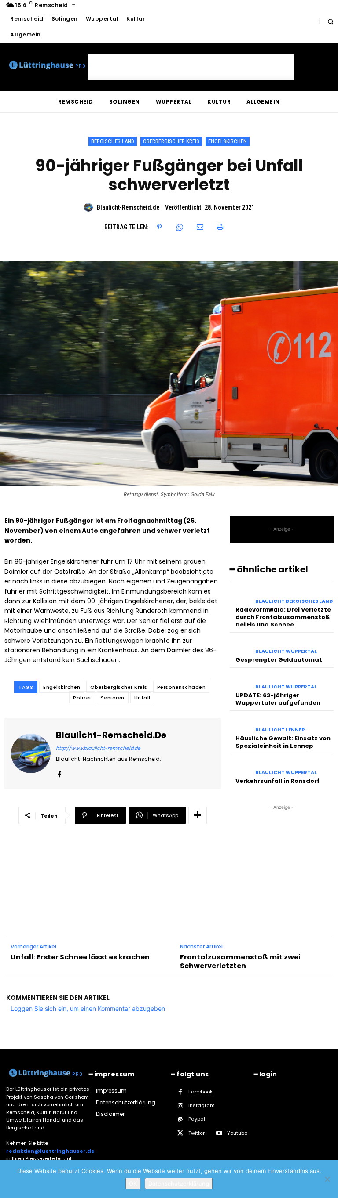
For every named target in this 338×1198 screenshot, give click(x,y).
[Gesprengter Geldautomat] (240, 646)
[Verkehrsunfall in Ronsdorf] (240, 767)
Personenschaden (181, 687)
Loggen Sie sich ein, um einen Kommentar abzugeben (88, 1008)
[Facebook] (59, 772)
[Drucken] (220, 227)
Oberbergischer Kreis (171, 141)
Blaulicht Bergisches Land (294, 601)
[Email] (200, 227)
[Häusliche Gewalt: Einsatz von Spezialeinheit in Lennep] (240, 724)
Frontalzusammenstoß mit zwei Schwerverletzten (240, 961)
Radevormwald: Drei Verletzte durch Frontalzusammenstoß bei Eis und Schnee (283, 617)
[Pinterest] (159, 227)
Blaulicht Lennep (280, 729)
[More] (197, 815)
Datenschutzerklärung (178, 1183)
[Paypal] (180, 1119)
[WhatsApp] (179, 227)
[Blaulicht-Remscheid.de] (90, 207)
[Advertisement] (191, 67)
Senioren (113, 697)
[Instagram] (180, 1105)
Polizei (82, 697)
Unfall (142, 697)
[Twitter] (180, 1133)
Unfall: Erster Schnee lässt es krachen (80, 957)
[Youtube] (218, 1133)
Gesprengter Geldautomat (278, 659)
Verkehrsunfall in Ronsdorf (277, 781)
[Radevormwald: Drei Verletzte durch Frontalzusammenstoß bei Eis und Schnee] (240, 595)
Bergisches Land (112, 141)
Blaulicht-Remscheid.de (128, 207)
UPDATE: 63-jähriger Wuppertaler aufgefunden (277, 699)
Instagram (201, 1105)
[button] (330, 21)
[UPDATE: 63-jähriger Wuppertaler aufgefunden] (240, 681)
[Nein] (327, 1179)
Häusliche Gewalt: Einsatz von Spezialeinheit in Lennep (283, 742)
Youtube (237, 1132)
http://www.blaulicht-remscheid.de (98, 748)
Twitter (196, 1132)
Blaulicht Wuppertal (286, 651)
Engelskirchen (227, 141)
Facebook (200, 1091)
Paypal (196, 1118)
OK (133, 1183)
